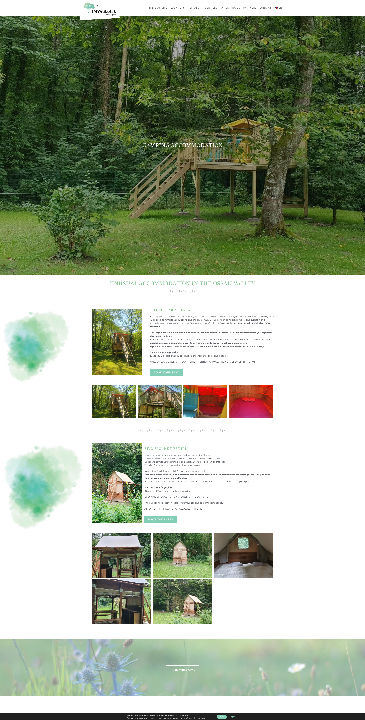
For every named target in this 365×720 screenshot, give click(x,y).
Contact (265, 7)
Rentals (193, 7)
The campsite (158, 7)
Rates (236, 7)
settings (201, 718)
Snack (224, 7)
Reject (232, 716)
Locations (177, 7)
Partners (249, 7)
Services (211, 7)
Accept (222, 716)
